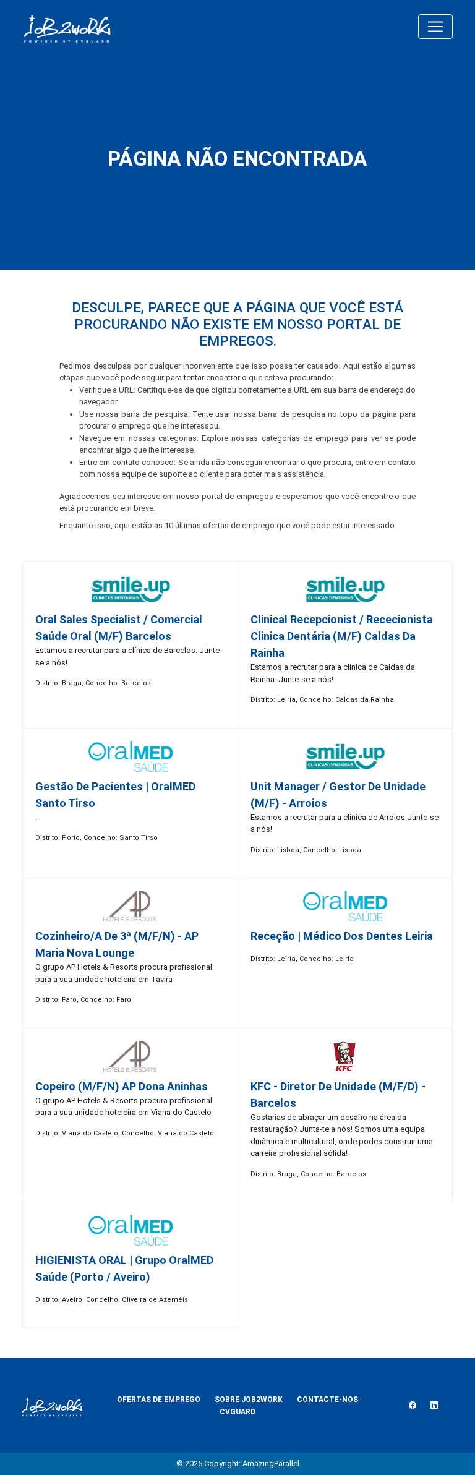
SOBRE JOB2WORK (249, 1399)
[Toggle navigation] (435, 26)
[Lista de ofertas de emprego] (66, 26)
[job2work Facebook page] (412, 1405)
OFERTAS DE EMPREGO (158, 1399)
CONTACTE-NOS (327, 1399)
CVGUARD (237, 1412)
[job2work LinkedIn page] (434, 1405)
